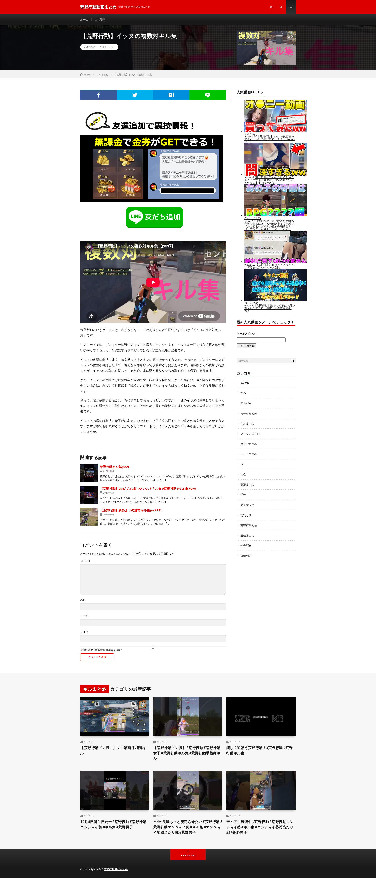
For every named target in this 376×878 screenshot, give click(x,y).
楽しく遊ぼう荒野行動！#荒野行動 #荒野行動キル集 (259, 750)
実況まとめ (247, 484)
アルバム (245, 403)
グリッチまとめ (250, 433)
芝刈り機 (245, 515)
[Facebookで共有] (98, 95)
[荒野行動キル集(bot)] (89, 473)
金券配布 (245, 545)
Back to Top (188, 855)
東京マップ (247, 505)
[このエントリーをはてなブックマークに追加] (171, 95)
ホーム (84, 19)
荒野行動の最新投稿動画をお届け (101, 649)
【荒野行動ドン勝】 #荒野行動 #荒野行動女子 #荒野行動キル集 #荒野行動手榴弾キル (187, 752)
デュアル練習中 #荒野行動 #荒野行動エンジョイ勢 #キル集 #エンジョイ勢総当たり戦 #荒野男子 (260, 826)
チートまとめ (248, 454)
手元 (243, 494)
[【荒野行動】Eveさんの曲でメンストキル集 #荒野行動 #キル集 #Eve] (89, 495)
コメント (85, 560)
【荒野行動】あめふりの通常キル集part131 (131, 510)
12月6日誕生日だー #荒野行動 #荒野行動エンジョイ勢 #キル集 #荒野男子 (113, 824)
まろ (243, 393)
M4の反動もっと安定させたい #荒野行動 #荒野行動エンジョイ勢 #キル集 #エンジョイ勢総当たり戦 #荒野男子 (187, 826)
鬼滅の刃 (245, 555)
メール (84, 615)
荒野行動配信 (248, 525)
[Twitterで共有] (135, 95)
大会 (243, 474)
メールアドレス (247, 333)
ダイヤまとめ (248, 443)
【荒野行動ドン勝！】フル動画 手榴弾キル (113, 750)
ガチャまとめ (248, 413)
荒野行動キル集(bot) (114, 467)
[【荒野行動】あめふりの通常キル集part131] (89, 517)
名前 (83, 600)
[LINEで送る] (207, 95)
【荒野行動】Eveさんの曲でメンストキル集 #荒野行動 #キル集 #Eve (148, 488)
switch (244, 382)
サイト (84, 631)
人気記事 (100, 19)
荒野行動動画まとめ (116, 869)
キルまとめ (108, 47)
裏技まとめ (247, 535)
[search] (293, 360)
